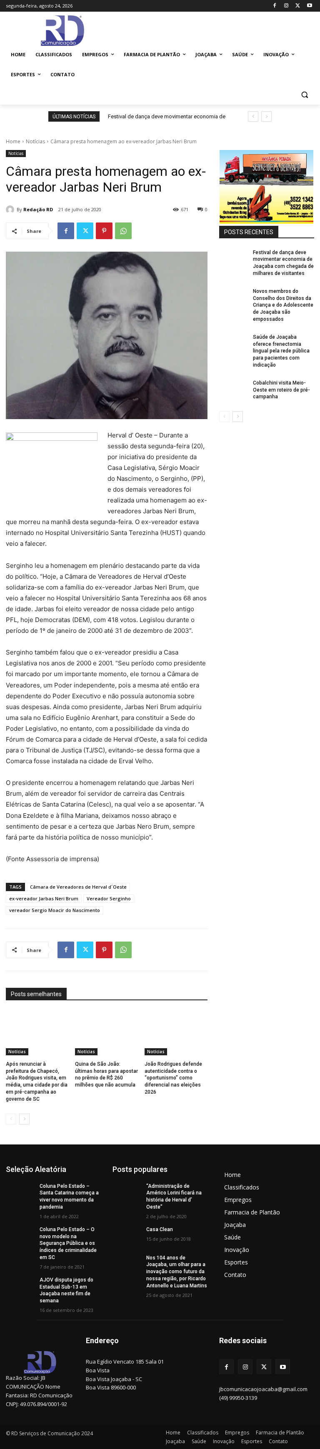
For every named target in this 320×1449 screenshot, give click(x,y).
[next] (266, 116)
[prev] (253, 116)
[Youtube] (309, 6)
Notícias (35, 141)
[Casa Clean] (126, 1236)
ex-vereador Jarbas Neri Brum (43, 898)
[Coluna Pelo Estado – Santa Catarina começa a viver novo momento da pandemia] (20, 1193)
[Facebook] (275, 6)
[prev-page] (11, 1119)
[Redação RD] (11, 209)
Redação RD (38, 209)
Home (13, 141)
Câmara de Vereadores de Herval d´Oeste (78, 887)
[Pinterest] (104, 230)
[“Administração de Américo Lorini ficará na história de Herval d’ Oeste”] (126, 1193)
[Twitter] (297, 6)
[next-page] (24, 1119)
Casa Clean (159, 1229)
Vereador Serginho (109, 898)
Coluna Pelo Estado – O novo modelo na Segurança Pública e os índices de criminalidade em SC (68, 1243)
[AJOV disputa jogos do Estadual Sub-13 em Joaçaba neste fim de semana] (20, 1287)
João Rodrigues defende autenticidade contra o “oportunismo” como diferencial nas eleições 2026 (173, 1078)
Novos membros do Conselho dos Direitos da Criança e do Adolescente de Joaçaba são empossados (283, 305)
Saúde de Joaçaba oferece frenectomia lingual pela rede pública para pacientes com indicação (281, 351)
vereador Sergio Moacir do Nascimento (54, 910)
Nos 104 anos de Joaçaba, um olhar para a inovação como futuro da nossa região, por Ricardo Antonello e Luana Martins (176, 1272)
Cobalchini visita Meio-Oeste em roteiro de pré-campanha (281, 390)
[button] (304, 95)
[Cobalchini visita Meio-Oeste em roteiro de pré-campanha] (233, 390)
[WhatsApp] (123, 230)
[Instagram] (286, 6)
